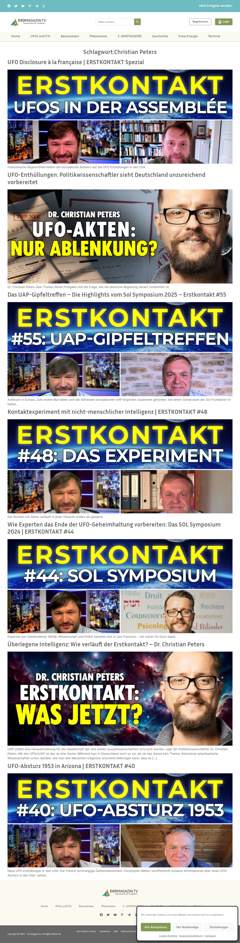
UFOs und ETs (40, 36)
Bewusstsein (70, 36)
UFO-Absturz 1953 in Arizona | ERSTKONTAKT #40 (71, 766)
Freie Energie (188, 36)
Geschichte (160, 36)
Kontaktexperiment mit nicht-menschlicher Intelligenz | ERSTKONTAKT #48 (107, 412)
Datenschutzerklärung (191, 935)
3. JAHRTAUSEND (130, 36)
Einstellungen (219, 927)
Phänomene (98, 36)
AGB (116, 931)
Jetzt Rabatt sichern (86, 931)
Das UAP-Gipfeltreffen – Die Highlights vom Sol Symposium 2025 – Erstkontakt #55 (117, 295)
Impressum (210, 935)
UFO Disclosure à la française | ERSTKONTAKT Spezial (76, 62)
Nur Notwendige (187, 927)
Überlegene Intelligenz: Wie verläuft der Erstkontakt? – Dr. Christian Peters (106, 644)
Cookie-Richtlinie (168, 935)
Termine (214, 36)
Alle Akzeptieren (155, 927)
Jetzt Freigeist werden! (215, 6)
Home (15, 36)
